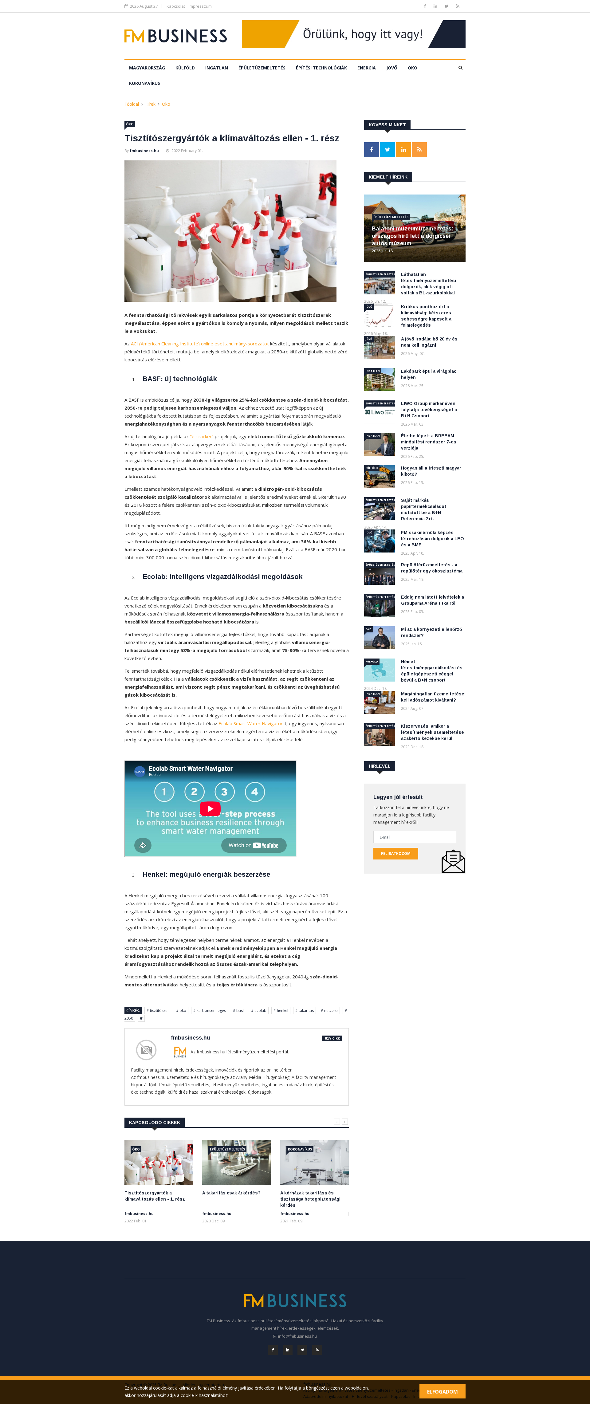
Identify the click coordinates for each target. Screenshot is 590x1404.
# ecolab (258, 1010)
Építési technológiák (321, 68)
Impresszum (200, 6)
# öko (181, 1010)
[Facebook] (425, 6)
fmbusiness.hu (144, 150)
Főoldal (131, 104)
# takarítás (304, 1010)
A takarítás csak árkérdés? (231, 1192)
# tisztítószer (158, 1010)
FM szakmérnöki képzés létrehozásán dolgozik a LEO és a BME (432, 538)
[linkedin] (436, 6)
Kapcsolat (176, 6)
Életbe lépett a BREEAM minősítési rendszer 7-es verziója (428, 441)
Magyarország (147, 68)
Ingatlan (216, 68)
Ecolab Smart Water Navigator (250, 723)
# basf (238, 1010)
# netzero (329, 1010)
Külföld (185, 68)
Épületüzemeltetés (261, 68)
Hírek (150, 104)
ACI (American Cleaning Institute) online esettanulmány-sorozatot (200, 343)
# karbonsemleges (209, 1010)
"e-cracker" (202, 436)
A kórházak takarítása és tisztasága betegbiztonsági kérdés (310, 1199)
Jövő (391, 68)
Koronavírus (144, 83)
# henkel (280, 1010)
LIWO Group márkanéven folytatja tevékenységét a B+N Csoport (429, 409)
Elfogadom (442, 1391)
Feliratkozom (396, 853)
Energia (366, 68)
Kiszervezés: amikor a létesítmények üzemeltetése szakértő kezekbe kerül (432, 732)
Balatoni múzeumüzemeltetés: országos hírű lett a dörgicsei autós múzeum (412, 236)
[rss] (457, 6)
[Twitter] (447, 6)
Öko (412, 68)
